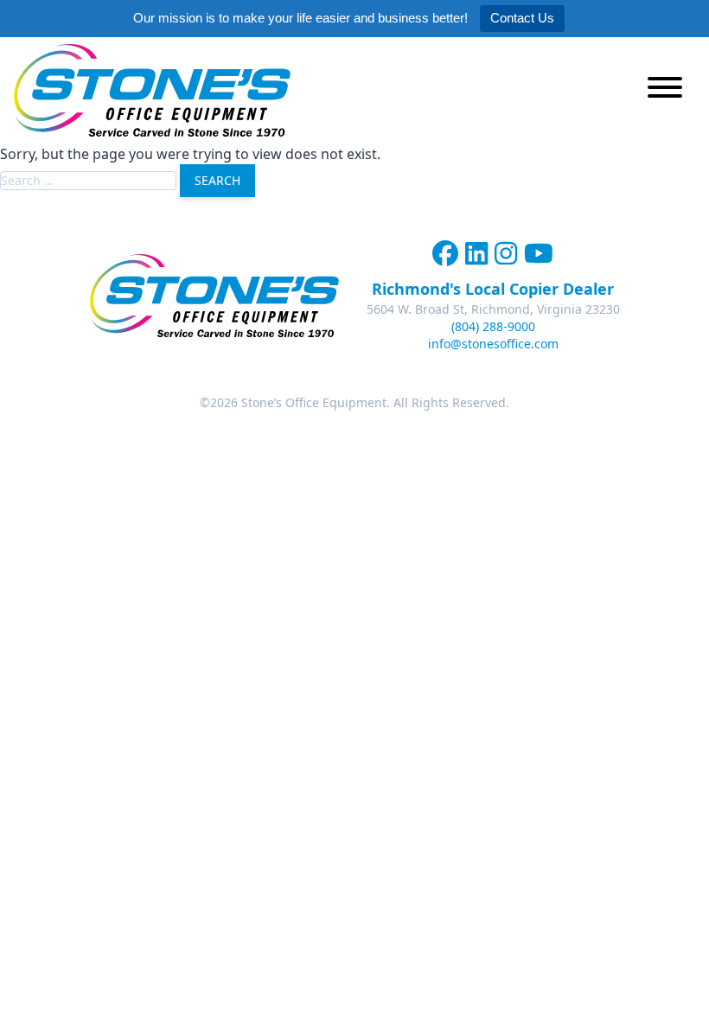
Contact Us (522, 17)
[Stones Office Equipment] (152, 90)
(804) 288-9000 (493, 326)
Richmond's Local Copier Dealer (493, 288)
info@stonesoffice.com (493, 343)
